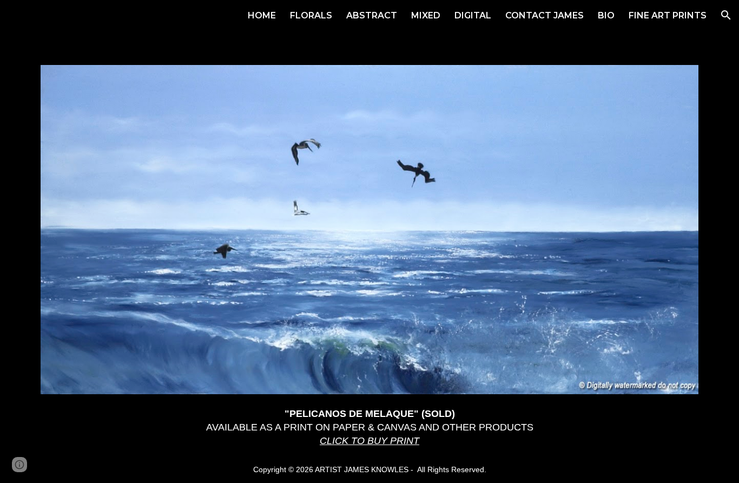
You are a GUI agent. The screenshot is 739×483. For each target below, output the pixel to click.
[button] (726, 15)
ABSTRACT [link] (371, 15)
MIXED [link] (425, 15)
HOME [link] (262, 15)
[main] (370, 427)
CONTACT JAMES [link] (544, 15)
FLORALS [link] (311, 15)
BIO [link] (606, 15)
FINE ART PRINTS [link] (668, 15)
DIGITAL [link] (472, 15)
